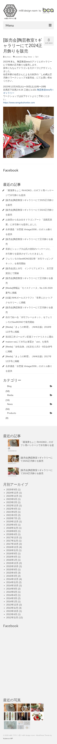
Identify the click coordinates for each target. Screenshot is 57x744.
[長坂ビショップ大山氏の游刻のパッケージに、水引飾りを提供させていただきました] (10, 725)
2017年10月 (12, 544)
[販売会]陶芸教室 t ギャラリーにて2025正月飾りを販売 (37, 459)
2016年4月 (11, 556)
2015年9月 (11, 569)
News (30, 57)
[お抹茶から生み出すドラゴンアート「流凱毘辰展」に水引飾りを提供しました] (10, 716)
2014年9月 (11, 588)
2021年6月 (11, 512)
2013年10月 (12, 611)
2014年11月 (12, 582)
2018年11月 (12, 528)
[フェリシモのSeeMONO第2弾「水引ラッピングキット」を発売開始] (23, 725)
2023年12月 (12, 496)
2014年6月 (11, 592)
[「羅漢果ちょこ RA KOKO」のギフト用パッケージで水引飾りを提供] (10, 708)
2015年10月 (12, 566)
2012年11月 (12, 617)
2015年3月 (11, 576)
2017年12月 (12, 537)
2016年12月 (12, 547)
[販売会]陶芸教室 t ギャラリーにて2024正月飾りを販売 (37, 472)
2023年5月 (11, 499)
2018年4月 (11, 534)
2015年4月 (11, 572)
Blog (25, 57)
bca (8, 57)
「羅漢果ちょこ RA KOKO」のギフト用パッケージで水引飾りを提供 (31, 445)
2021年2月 (11, 515)
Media (10, 395)
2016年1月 (11, 560)
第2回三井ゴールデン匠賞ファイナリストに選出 (29, 336)
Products (11, 413)
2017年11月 (12, 540)
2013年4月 (11, 614)
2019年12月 (12, 521)
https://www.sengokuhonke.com (19, 102)
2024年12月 (12, 492)
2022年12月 (12, 505)
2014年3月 (11, 598)
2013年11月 (12, 608)
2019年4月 (11, 524)
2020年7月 (11, 518)
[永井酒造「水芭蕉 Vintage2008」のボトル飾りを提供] (23, 716)
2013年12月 (12, 604)
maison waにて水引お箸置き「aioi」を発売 (27, 341)
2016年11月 (12, 550)
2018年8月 (11, 531)
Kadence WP (8, 738)
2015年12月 (12, 563)
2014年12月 (12, 579)
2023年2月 (11, 502)
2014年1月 (11, 601)
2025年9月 (11, 489)
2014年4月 (11, 595)
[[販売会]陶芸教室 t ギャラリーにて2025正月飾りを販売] (23, 708)
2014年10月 (12, 585)
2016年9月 (11, 553)
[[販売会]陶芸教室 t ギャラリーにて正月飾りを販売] (37, 716)
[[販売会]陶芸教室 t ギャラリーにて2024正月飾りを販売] (37, 708)
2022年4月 (11, 508)
